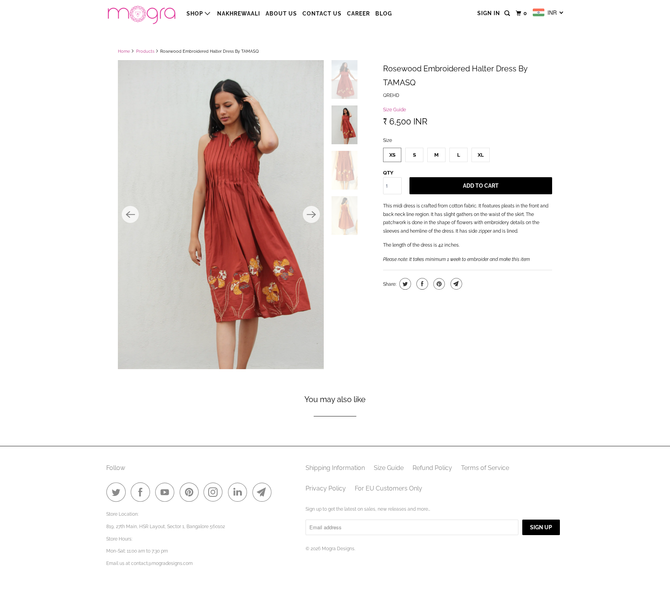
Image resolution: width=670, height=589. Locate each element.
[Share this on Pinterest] (438, 284)
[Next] (311, 214)
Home (124, 51)
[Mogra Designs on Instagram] (215, 492)
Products (145, 51)
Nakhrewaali (238, 13)
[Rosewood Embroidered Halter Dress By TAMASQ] (221, 214)
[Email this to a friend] (455, 284)
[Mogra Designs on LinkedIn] (239, 492)
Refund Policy (432, 468)
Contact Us (322, 13)
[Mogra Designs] (141, 13)
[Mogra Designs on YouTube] (166, 492)
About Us (281, 13)
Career (358, 13)
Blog (383, 13)
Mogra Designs (338, 548)
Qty (388, 173)
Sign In (488, 13)
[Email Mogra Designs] (264, 492)
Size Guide (394, 109)
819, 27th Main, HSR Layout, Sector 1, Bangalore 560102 (165, 526)
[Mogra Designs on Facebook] (142, 492)
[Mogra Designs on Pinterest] (191, 492)
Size (387, 140)
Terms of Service (485, 468)
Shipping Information (335, 468)
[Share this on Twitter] (404, 284)
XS (392, 155)
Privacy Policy (326, 488)
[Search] (508, 13)
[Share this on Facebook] (421, 284)
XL (481, 155)
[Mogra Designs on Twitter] (118, 492)
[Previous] (130, 214)
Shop (195, 13)
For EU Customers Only (388, 488)
